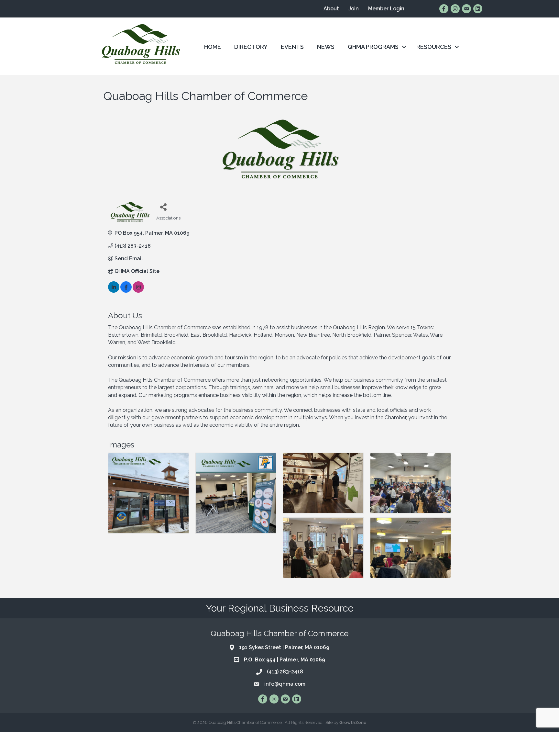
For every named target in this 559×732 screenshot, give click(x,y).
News (325, 46)
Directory (251, 46)
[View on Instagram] (138, 291)
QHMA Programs (373, 46)
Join (353, 9)
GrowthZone (353, 722)
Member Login (386, 9)
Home (212, 46)
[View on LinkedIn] (113, 291)
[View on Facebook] (126, 291)
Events (292, 46)
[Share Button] (163, 206)
